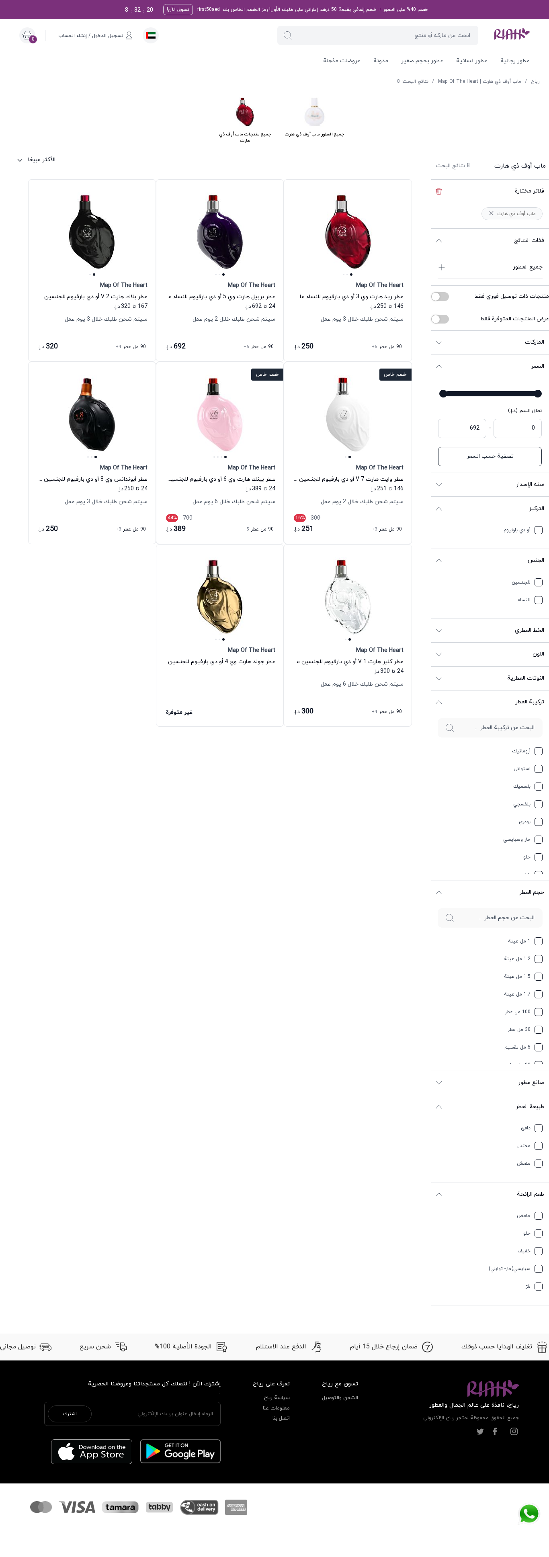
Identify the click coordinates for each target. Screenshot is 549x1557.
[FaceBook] (495, 1431)
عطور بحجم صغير (422, 61)
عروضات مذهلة (342, 61)
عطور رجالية (515, 61)
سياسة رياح (277, 1397)
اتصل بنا (281, 1418)
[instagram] (514, 1431)
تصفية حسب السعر (490, 456)
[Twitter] (480, 1431)
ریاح (535, 81)
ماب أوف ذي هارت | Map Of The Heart (479, 81)
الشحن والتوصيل (340, 1397)
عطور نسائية (472, 61)
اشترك (70, 1414)
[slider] (537, 393)
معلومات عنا (276, 1408)
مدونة (380, 61)
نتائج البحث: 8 (412, 81)
